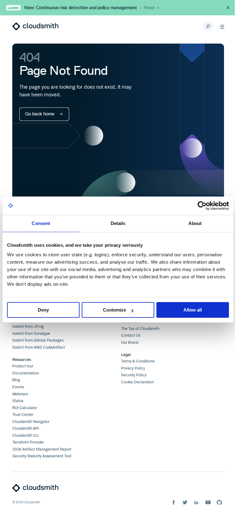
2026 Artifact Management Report (41, 449)
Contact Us (130, 335)
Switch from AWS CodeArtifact (38, 347)
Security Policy (134, 375)
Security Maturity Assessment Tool (41, 456)
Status (17, 401)
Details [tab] (118, 223)
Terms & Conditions (138, 361)
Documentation (25, 373)
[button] (222, 26)
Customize (114, 309)
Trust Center (22, 414)
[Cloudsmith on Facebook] (173, 502)
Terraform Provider (28, 442)
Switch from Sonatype (31, 333)
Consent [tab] (41, 223)
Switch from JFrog (28, 326)
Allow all (192, 309)
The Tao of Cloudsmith (140, 329)
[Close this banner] (228, 7)
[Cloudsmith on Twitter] (185, 502)
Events (18, 387)
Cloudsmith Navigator (30, 422)
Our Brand (129, 342)
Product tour (22, 366)
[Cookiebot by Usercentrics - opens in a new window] (202, 205)
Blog (16, 380)
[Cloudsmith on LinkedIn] (196, 502)
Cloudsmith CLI (25, 435)
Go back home (39, 114)
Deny (43, 309)
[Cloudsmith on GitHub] (219, 502)
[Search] (208, 26)
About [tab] (195, 223)
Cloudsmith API (25, 428)
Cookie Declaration (137, 382)
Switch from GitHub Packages (38, 340)
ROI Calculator (24, 408)
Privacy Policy (133, 368)
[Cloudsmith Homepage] (35, 26)
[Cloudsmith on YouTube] (208, 502)
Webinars (20, 394)
